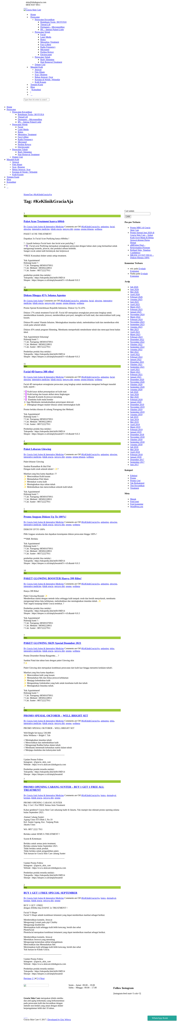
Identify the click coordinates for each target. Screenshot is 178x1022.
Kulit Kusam (40, 82)
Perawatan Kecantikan (45, 19)
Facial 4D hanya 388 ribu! (39, 371)
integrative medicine (41, 229)
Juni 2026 (134, 289)
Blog (32, 87)
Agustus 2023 (136, 327)
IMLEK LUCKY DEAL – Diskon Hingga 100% (142, 256)
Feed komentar (136, 504)
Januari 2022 (135, 359)
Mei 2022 (134, 352)
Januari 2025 (135, 312)
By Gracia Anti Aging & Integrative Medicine (44, 226)
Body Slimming (47, 59)
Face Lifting (45, 44)
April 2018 (135, 452)
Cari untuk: (129, 211)
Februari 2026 (136, 297)
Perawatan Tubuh (42, 57)
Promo (133, 478)
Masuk (133, 499)
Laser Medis (45, 37)
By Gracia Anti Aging (33, 301)
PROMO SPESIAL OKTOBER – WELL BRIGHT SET (56, 715)
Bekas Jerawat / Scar (44, 77)
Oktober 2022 (136, 344)
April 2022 (135, 354)
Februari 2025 (136, 309)
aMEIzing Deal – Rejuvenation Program (140, 246)
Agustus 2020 (136, 389)
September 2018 (137, 442)
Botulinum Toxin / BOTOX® (53, 22)
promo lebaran (87, 229)
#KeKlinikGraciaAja (90, 226)
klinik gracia (56, 229)
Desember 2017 (137, 459)
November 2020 (137, 382)
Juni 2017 (134, 464)
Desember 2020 (137, 379)
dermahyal (111, 795)
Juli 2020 (134, 392)
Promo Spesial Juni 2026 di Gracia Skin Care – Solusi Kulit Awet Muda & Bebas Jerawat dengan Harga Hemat (142, 237)
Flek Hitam (40, 72)
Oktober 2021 (136, 364)
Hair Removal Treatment (51, 62)
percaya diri (68, 229)
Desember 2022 (137, 339)
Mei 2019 (134, 422)
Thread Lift (45, 24)
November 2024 (137, 314)
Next (42, 978)
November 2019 (137, 407)
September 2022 (137, 347)
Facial (43, 34)
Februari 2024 (136, 319)
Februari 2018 (136, 454)
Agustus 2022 (136, 349)
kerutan (27, 798)
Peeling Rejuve (47, 52)
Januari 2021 (135, 377)
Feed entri (134, 501)
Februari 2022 (136, 357)
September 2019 (137, 412)
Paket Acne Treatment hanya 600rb (44, 221)
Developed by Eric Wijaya (59, 1019)
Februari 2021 (136, 374)
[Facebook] (26, 7)
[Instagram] (24, 7)
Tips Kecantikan (137, 485)
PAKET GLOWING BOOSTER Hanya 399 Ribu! (52, 578)
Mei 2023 (134, 329)
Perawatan (35, 17)
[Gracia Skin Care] (32, 10)
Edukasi (133, 475)
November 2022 (137, 342)
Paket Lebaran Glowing (37, 449)
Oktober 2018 (136, 439)
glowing (27, 229)
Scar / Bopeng (41, 74)
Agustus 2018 (136, 444)
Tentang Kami (36, 84)
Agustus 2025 (136, 299)
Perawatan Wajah (42, 32)
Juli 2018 (134, 447)
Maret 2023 (135, 334)
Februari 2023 (136, 337)
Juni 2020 (134, 394)
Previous (27, 978)
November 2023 (137, 322)
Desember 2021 (137, 362)
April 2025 (135, 304)
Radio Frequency (47, 47)
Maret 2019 (135, 427)
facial (112, 226)
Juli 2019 (134, 417)
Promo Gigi (135, 480)
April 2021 (135, 369)
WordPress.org (136, 506)
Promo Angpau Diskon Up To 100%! (45, 516)
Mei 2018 (134, 449)
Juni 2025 (134, 302)
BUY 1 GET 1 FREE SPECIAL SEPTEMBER (50, 892)
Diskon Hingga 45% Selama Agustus (45, 295)
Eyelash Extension (138, 269)
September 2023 (137, 324)
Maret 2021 (135, 372)
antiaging (105, 226)
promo (77, 229)
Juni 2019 (134, 419)
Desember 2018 (137, 434)
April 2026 (135, 294)
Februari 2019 (136, 429)
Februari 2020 (136, 399)
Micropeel (44, 49)
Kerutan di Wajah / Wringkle (47, 79)
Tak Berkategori (137, 483)
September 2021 (137, 367)
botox (103, 795)
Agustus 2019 (136, 414)
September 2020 (137, 387)
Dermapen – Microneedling (52, 27)
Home (33, 14)
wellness (98, 229)
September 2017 (137, 462)
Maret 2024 (135, 317)
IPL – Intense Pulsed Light (52, 29)
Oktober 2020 (136, 384)
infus (112, 648)
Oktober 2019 (136, 409)
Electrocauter (46, 54)
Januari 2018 (135, 457)
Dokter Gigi (40, 64)
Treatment (134, 488)
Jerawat (38, 69)
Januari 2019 (135, 432)
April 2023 (135, 332)
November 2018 (137, 437)
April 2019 (135, 424)
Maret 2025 (135, 307)
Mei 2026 (134, 292)
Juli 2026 (134, 287)
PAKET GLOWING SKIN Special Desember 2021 (52, 643)
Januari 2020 (135, 402)
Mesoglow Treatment (49, 42)
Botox (43, 39)
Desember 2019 (137, 404)
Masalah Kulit (36, 67)
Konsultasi (36, 89)
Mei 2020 (134, 397)
